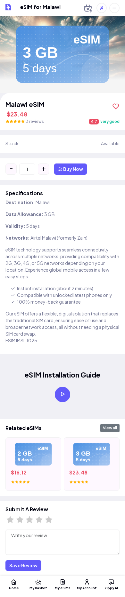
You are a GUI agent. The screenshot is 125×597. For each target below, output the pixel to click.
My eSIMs (63, 588)
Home (14, 588)
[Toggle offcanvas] (114, 8)
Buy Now (73, 169)
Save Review (23, 565)
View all (110, 428)
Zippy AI (111, 588)
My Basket (38, 588)
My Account (87, 588)
